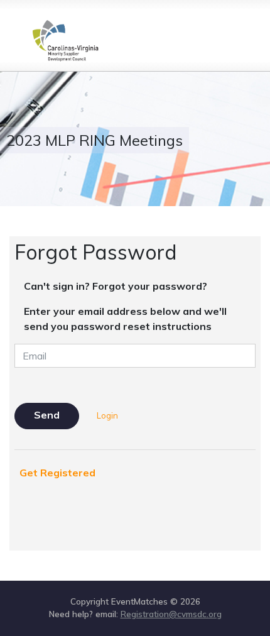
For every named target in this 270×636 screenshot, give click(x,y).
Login (107, 415)
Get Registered (57, 472)
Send (47, 414)
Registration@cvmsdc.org (171, 614)
